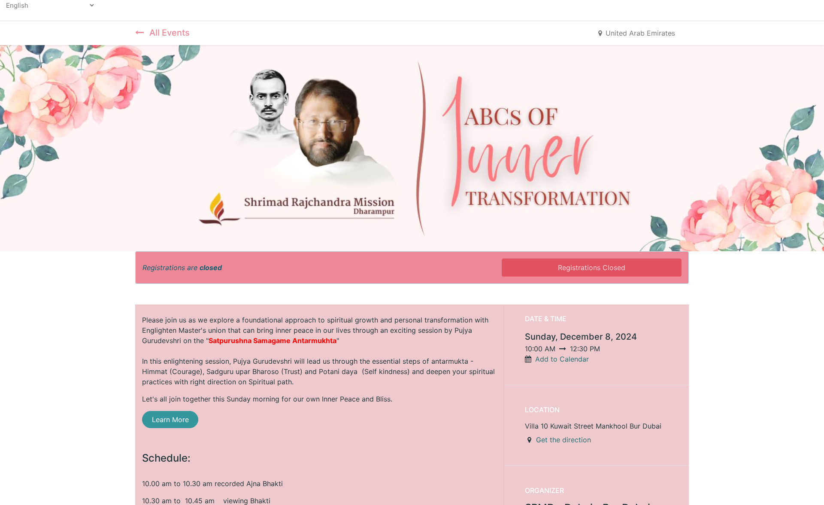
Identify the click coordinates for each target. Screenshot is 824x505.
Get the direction (563, 439)
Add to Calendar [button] (562, 359)
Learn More (170, 419)
